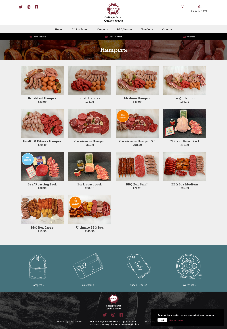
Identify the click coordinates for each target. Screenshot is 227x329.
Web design (150, 321)
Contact (167, 29)
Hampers (102, 29)
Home (58, 29)
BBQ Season (124, 29)
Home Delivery (39, 36)
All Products (79, 29)
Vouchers (147, 29)
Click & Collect (115, 36)
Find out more (176, 320)
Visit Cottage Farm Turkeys (69, 321)
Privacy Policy (94, 324)
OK (162, 320)
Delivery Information (111, 324)
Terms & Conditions (130, 324)
